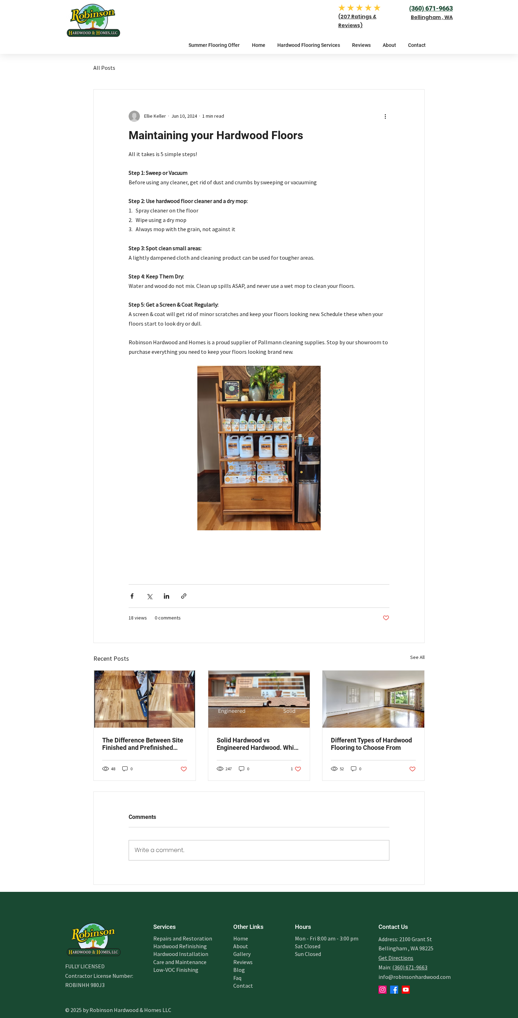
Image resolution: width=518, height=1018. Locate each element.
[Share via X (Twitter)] (149, 596)
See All (417, 657)
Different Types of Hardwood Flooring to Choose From (371, 743)
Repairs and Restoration (182, 938)
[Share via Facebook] (132, 596)
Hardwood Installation (180, 953)
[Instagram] (382, 990)
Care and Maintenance (179, 961)
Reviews (243, 961)
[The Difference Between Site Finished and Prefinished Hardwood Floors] (145, 699)
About (240, 946)
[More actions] (385, 116)
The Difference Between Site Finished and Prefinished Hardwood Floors (142, 743)
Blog (239, 969)
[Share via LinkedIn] (166, 596)
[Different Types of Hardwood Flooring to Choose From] (373, 699)
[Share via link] (183, 596)
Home (240, 938)
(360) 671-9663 (409, 967)
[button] (308, 45)
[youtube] (406, 990)
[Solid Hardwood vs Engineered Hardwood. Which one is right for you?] (259, 699)
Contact (243, 985)
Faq (237, 977)
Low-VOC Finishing (175, 969)
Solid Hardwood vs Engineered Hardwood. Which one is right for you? (259, 743)
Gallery (242, 953)
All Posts (104, 67)
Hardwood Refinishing (180, 946)
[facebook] (394, 990)
